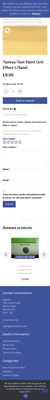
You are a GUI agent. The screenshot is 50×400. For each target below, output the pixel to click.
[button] (7, 30)
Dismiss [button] (36, 13)
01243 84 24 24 (10, 320)
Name (6, 169)
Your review (10, 147)
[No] (45, 391)
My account (8, 345)
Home (5, 20)
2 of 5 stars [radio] (8, 142)
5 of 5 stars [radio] (20, 142)
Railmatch (7, 371)
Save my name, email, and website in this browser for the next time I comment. (24, 196)
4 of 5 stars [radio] (16, 142)
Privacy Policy (10, 348)
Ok (25, 396)
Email (6, 180)
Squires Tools (15, 20)
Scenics (27, 20)
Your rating (9, 138)
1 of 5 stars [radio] (4, 142)
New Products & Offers (14, 367)
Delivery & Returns (11, 341)
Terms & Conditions (12, 352)
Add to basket (25, 100)
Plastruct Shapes (11, 375)
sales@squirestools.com (15, 326)
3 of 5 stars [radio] (12, 142)
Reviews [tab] (9, 109)
